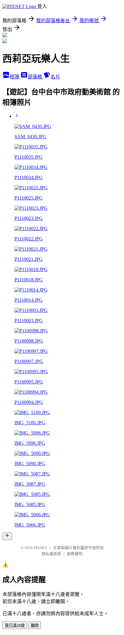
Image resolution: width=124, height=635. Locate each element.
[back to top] (7, 536)
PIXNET (40, 547)
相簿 (15, 76)
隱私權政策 (51, 553)
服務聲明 (74, 553)
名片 (55, 76)
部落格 (35, 76)
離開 (35, 625)
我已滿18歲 (15, 625)
